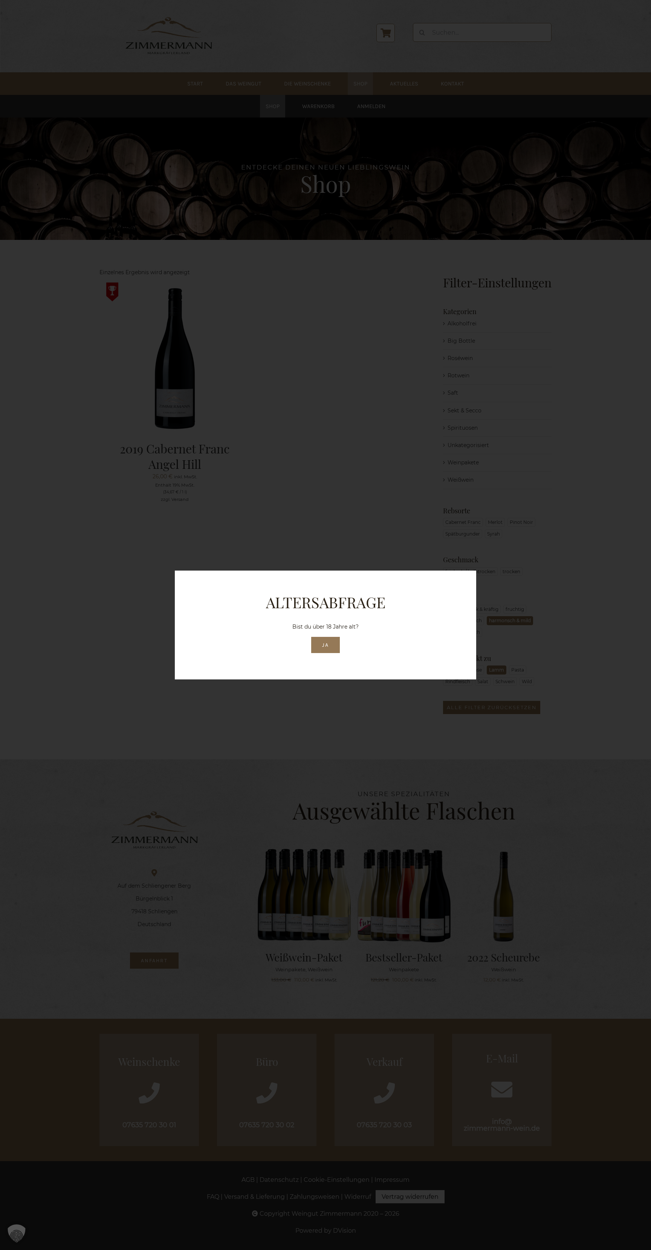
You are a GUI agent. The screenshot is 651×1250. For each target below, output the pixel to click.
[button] (16, 1233)
